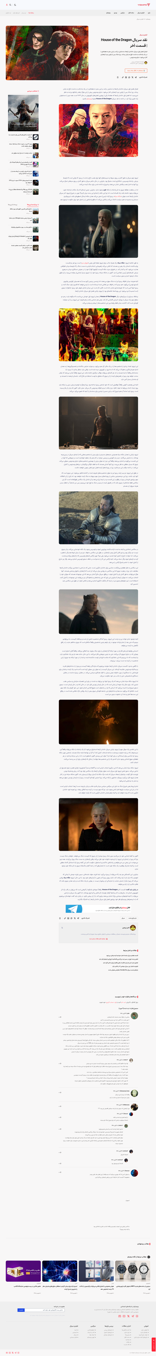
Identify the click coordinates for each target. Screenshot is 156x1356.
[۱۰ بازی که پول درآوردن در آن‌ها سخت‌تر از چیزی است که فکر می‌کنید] (36, 174)
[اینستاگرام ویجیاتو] (137, 1316)
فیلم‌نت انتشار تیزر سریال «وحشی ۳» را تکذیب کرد (125, 966)
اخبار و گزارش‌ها (126, 1330)
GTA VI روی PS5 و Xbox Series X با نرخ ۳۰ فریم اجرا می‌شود (20, 191)
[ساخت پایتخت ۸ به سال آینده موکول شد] (36, 155)
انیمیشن (75, 1332)
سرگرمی (123, 13)
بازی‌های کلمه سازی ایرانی (140, 1337)
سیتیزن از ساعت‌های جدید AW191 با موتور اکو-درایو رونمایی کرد (133, 1287)
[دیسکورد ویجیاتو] (119, 1316)
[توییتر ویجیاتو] (128, 1316)
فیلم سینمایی (73, 1337)
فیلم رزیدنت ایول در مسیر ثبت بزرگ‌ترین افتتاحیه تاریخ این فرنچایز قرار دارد (118, 959)
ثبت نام (123, 1002)
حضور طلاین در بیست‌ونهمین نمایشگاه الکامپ (27, 1286)
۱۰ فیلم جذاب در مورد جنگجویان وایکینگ (21, 227)
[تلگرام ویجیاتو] (132, 1316)
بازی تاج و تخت (132, 918)
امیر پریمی (134, 62)
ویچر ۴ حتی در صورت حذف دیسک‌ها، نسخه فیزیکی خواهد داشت (20, 145)
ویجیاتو (148, 19)
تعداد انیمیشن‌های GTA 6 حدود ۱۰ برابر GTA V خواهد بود (20, 182)
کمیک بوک (92, 1335)
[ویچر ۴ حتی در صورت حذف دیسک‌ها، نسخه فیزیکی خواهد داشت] (36, 146)
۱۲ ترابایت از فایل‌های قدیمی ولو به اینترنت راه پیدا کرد (20, 136)
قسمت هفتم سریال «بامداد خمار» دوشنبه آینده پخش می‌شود (122, 956)
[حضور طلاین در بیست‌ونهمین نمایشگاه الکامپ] (23, 1271)
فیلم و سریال (141, 13)
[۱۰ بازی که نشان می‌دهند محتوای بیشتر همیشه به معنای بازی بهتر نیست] (23, 113)
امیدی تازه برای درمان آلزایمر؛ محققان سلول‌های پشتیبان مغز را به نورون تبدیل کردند (60, 1287)
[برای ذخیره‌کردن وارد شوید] (118, 77)
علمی (112, 1283)
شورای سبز (85, 263)
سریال (123, 918)
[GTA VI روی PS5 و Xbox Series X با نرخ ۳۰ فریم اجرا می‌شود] (36, 192)
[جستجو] (10, 5)
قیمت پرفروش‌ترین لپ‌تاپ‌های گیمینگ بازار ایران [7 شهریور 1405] (21, 163)
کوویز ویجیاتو (91, 1337)
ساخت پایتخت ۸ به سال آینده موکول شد (21, 153)
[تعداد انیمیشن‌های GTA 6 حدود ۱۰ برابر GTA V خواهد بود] (36, 183)
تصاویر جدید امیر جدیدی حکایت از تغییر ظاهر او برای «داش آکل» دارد (120, 963)
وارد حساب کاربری (111, 1002)
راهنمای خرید (143, 1332)
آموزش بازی (144, 1330)
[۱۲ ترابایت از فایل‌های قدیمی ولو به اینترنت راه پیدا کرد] (36, 137)
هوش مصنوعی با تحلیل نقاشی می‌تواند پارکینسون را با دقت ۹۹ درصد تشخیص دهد (96, 1287)
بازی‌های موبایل (108, 1335)
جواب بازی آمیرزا (143, 1335)
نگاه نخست (127, 1345)
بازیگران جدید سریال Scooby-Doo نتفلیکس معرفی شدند (123, 970)
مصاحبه (128, 1340)
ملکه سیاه (117, 196)
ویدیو (115, 13)
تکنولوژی (148, 1283)
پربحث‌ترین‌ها (12, 204)
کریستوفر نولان (16, 13)
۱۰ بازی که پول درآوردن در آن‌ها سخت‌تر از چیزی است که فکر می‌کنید (21, 172)
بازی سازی (127, 1332)
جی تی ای (24, 13)
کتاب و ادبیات (91, 1332)
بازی (149, 13)
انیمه (75, 1330)
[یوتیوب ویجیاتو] (124, 1316)
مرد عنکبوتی (8, 13)
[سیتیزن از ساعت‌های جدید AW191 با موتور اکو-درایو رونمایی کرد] (132, 1271)
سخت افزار (131, 13)
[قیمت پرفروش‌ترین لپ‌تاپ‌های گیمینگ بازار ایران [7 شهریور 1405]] (36, 164)
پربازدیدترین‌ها (32, 204)
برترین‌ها (127, 1335)
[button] (15, 5)
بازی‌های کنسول (108, 1332)
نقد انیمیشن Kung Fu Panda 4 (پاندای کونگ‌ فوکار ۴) (20, 237)
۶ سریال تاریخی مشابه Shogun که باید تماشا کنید (20, 219)
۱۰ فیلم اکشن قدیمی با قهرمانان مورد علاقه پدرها (21, 210)
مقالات (128, 1342)
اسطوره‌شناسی (91, 1330)
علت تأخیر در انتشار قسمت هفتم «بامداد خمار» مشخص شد (21, 247)
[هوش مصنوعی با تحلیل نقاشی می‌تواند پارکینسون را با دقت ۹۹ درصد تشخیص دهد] (96, 1271)
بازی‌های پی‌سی (108, 1330)
